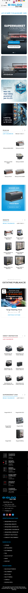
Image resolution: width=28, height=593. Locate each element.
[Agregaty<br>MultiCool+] (5, 462)
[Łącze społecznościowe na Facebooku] (4, 515)
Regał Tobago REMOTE (19, 238)
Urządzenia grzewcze (11, 532)
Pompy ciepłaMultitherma (12, 475)
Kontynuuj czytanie (14, 314)
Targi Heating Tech (14, 310)
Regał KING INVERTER (8, 426)
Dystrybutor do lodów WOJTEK (20, 384)
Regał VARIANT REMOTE (20, 253)
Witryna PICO (8, 176)
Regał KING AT (8, 412)
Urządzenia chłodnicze (11, 529)
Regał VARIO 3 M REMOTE (8, 268)
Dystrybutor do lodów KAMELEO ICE (8, 384)
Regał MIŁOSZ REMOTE (8, 238)
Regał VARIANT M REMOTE (8, 253)
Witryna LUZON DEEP (8, 162)
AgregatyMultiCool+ (11, 461)
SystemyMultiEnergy (11, 468)
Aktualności (8, 548)
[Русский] (14, 2)
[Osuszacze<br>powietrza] (5, 483)
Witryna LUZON (20, 148)
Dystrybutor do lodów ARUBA (20, 354)
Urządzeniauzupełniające (12, 489)
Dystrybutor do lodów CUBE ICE (8, 369)
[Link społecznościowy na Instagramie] (7, 515)
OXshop (14, 589)
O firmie (6, 545)
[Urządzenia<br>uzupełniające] (5, 490)
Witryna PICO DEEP (20, 176)
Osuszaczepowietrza (11, 482)
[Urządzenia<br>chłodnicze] (5, 455)
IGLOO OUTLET (8, 555)
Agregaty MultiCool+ (11, 534)
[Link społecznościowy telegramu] (6, 3)
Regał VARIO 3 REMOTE (19, 268)
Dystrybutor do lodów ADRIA (8, 354)
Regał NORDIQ (20, 440)
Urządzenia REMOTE (10, 524)
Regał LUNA (20, 426)
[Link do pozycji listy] (15, 508)
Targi (14, 306)
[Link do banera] (14, 91)
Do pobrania (8, 550)
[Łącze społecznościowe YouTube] (10, 515)
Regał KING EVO (20, 412)
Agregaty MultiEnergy (11, 537)
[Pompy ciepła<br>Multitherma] (5, 476)
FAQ (5, 553)
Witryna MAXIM (20, 161)
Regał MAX (8, 440)
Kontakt (7, 561)
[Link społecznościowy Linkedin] (13, 515)
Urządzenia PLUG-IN (10, 521)
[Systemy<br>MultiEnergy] (5, 469)
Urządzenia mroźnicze (11, 526)
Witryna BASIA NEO (8, 148)
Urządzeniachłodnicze (11, 454)
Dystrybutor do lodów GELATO (20, 369)
